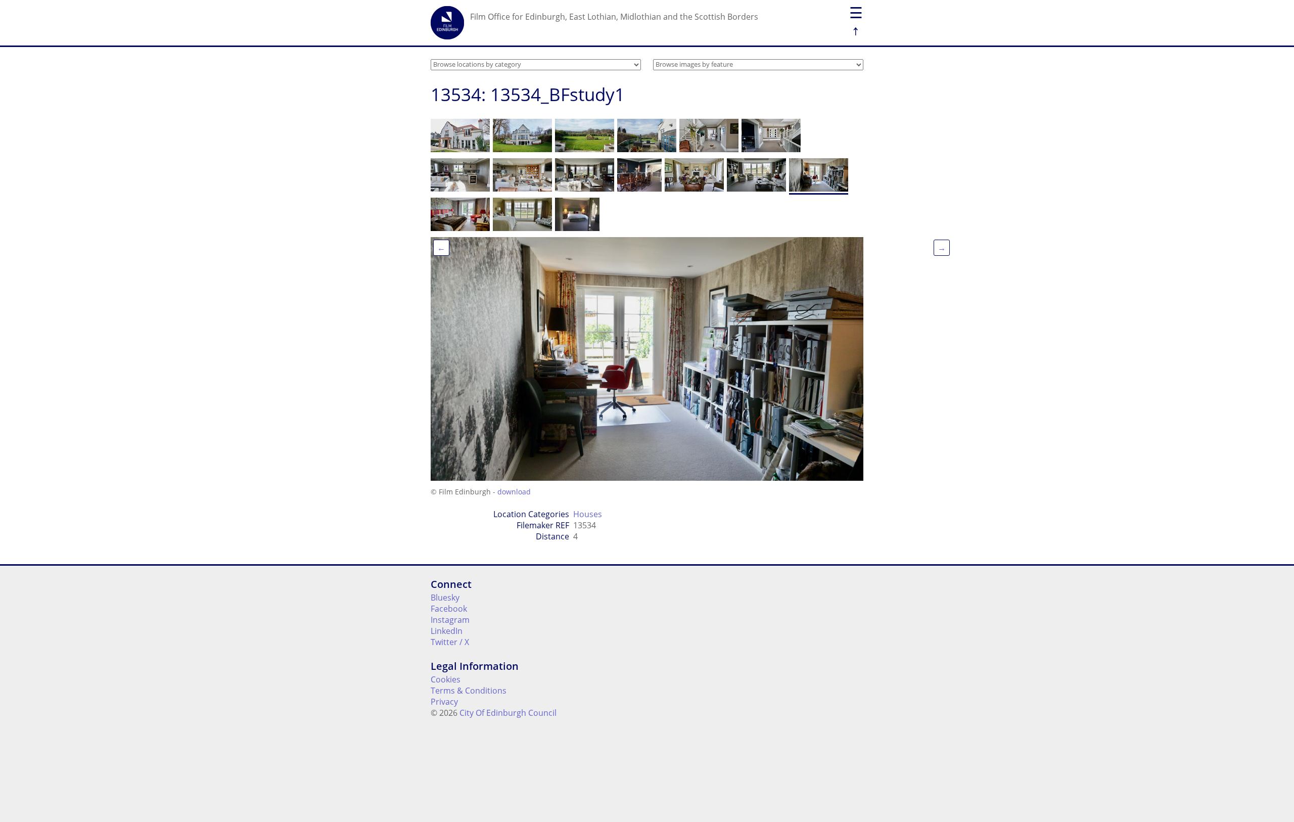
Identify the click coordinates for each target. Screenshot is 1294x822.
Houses (587, 514)
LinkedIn (447, 630)
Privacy (444, 701)
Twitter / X (450, 642)
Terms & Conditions (468, 690)
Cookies (445, 679)
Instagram (450, 619)
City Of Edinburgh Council (508, 712)
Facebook (449, 608)
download (514, 491)
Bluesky (445, 597)
